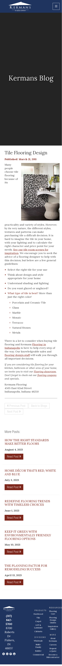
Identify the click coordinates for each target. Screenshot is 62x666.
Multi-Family (38, 645)
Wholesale (38, 641)
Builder (38, 651)
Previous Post (17, 406)
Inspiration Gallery (53, 627)
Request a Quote (53, 649)
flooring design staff (17, 355)
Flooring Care (53, 612)
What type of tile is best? (23, 293)
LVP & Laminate (38, 626)
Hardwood (38, 614)
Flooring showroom (45, 371)
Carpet (38, 621)
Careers (53, 644)
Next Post (13, 411)
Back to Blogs (39, 406)
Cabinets (38, 631)
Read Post (13, 456)
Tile (38, 618)
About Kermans (53, 639)
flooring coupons (47, 375)
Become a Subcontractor (52, 655)
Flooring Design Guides (53, 620)
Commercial (38, 654)
